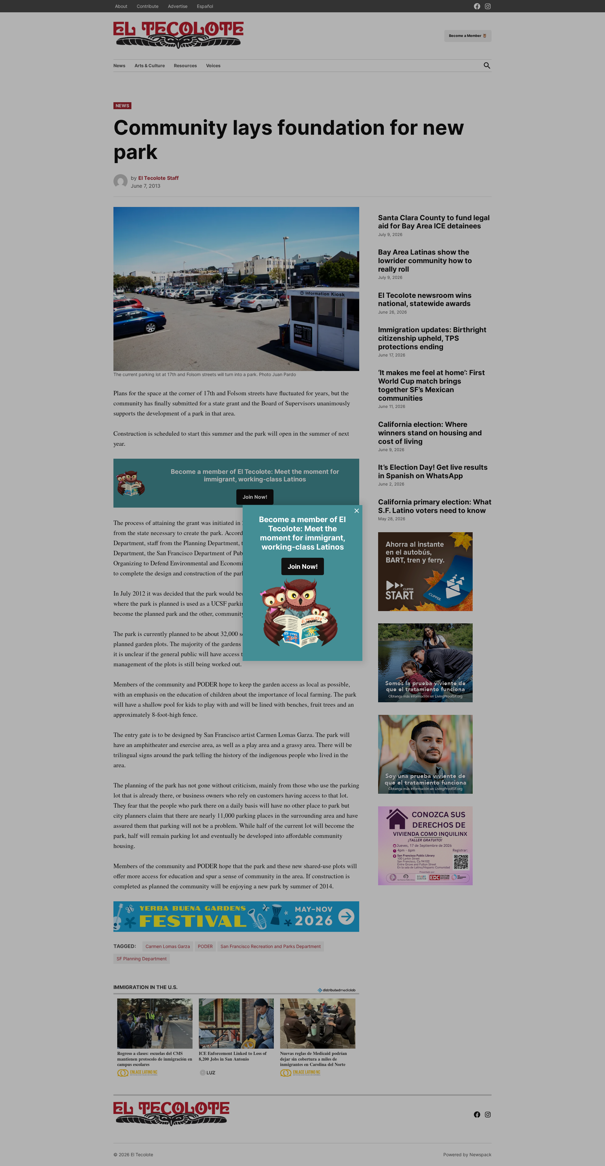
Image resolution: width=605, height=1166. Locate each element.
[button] (302, 583)
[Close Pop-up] (356, 510)
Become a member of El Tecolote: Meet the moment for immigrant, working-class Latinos (302, 533)
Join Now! (303, 566)
